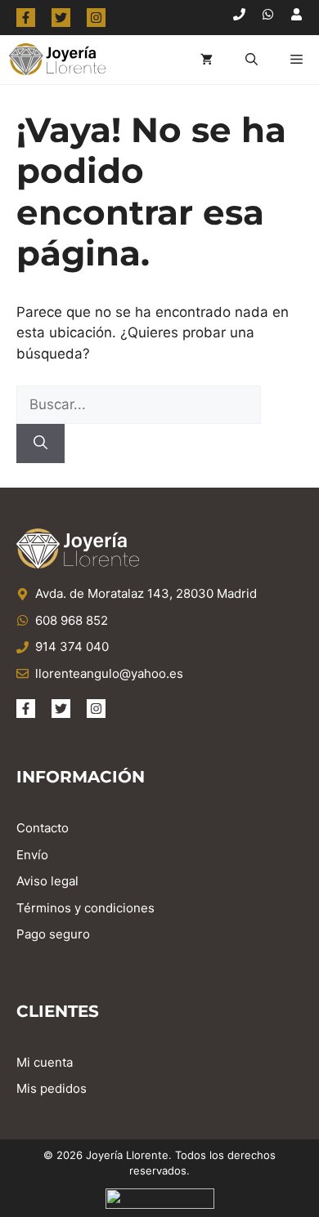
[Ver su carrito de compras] (206, 59)
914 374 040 (72, 646)
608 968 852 (71, 620)
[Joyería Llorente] (57, 59)
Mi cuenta (44, 1062)
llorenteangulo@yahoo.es (109, 673)
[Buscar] (40, 443)
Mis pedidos (51, 1088)
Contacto (42, 828)
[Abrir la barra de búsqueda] (251, 59)
